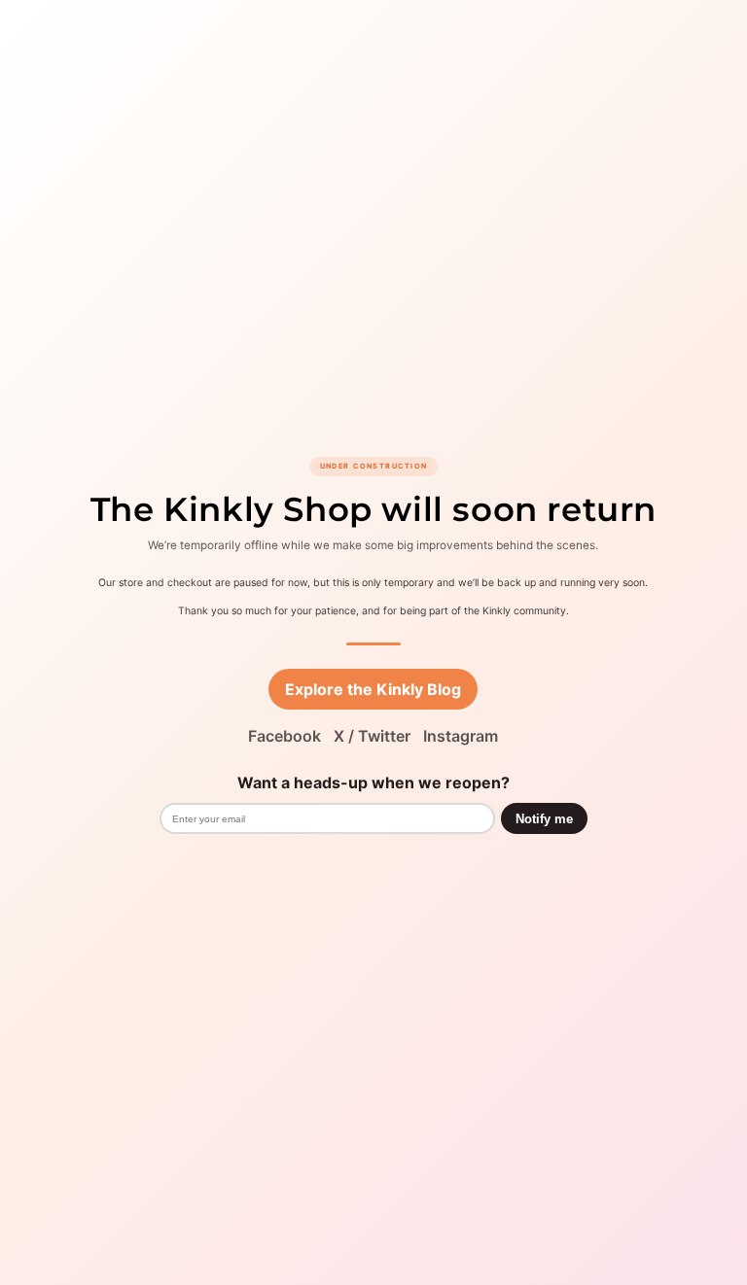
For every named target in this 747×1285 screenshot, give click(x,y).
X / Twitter (372, 736)
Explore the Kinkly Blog (373, 689)
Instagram (460, 736)
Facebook (284, 736)
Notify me (544, 819)
